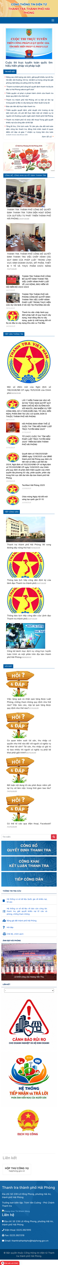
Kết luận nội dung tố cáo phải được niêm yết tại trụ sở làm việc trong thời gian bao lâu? (29, 788)
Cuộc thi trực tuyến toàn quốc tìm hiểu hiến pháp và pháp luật (29, 64)
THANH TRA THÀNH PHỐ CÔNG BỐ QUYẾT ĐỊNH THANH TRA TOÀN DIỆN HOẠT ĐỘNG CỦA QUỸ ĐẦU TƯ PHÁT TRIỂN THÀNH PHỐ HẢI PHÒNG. (29, 214)
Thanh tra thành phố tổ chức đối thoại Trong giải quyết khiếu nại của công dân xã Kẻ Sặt (29, 121)
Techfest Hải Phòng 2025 (33, 485)
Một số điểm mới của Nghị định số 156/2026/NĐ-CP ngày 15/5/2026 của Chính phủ (29, 390)
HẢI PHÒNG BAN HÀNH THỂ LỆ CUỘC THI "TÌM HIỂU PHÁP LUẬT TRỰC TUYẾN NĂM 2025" (37, 426)
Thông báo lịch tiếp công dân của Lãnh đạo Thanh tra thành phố (29, 617)
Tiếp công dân (11, 512)
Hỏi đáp (8, 666)
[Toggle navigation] (53, 20)
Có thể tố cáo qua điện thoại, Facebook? (29, 825)
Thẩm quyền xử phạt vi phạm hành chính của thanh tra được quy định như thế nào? (29, 94)
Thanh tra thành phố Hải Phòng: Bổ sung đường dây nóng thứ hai (29, 546)
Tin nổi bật (10, 71)
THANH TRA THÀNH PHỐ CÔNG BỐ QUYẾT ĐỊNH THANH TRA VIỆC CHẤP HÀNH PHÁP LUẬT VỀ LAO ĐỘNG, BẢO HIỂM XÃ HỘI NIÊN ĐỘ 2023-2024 (28, 281)
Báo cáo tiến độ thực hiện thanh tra (20, 106)
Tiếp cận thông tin (14, 334)
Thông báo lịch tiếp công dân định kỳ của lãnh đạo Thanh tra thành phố (29, 581)
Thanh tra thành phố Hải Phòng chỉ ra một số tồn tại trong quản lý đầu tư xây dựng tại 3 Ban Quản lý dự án (29, 101)
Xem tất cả (47, 136)
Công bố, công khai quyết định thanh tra (25, 175)
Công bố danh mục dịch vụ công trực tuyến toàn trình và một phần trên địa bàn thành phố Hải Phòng (29, 654)
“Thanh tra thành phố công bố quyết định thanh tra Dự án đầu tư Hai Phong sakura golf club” (29, 88)
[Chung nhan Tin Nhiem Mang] (16, 1211)
